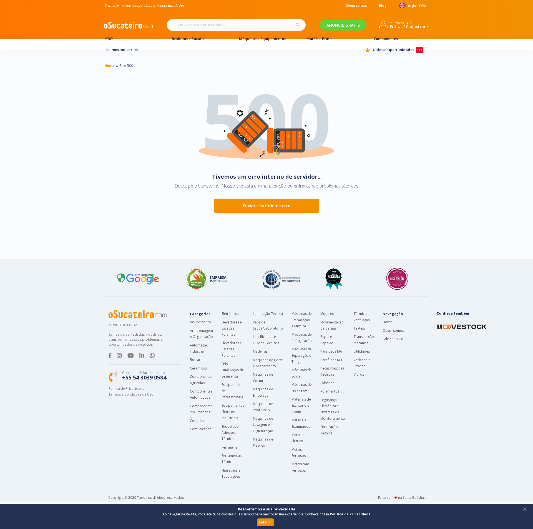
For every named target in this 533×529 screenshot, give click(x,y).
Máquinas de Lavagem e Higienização (263, 424)
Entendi (265, 522)
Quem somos (356, 5)
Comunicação (201, 429)
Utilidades (362, 351)
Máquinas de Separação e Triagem (301, 355)
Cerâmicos (198, 368)
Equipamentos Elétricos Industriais (233, 411)
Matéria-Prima (319, 38)
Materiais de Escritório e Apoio (301, 405)
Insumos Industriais (121, 49)
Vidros (359, 374)
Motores (327, 313)
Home (387, 322)
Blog (382, 5)
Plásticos (327, 383)
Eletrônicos (230, 313)
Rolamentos (329, 391)
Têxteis (359, 328)
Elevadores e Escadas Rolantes (232, 328)
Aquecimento (200, 322)
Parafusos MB (331, 360)
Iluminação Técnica (268, 313)
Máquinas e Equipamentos (262, 38)
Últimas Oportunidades (396, 49)
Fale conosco (393, 338)
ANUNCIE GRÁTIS (343, 25)
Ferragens (229, 447)
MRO (108, 38)
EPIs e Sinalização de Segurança (233, 370)
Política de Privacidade (126, 388)
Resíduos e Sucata (188, 38)
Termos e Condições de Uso (131, 394)
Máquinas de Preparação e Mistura (301, 319)
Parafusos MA (331, 351)
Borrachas (198, 359)
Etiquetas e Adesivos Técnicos (230, 432)
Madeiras (260, 351)
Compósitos (199, 420)
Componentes (386, 38)
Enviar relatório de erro (266, 205)
